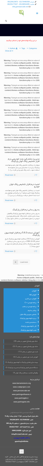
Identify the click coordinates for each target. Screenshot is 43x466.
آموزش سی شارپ (30, 298)
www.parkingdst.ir (21, 398)
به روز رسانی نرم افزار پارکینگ (26, 209)
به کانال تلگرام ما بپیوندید (21, 437)
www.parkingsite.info (21, 402)
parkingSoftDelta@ (21, 441)
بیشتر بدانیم (32, 310)
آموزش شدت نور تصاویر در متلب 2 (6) (25, 357)
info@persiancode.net (20, 6)
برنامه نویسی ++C (30, 302)
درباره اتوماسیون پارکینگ (28, 318)
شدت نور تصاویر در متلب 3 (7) (28, 351)
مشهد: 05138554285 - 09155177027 (20, 4)
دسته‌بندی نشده (30, 322)
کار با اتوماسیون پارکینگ (28, 326)
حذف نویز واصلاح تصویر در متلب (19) (25, 341)
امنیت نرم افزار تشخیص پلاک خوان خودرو (24, 185)
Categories (33, 48)
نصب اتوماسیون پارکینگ (28, 330)
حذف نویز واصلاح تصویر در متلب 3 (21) (25, 346)
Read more (9, 175)
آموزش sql (32, 294)
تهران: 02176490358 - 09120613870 (21, 1)
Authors (12, 48)
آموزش (34, 290)
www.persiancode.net (21, 390)
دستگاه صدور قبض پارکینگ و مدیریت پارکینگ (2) (21, 367)
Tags (23, 48)
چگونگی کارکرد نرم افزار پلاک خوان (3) (25, 373)
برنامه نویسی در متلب (29, 306)
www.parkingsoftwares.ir (21, 394)
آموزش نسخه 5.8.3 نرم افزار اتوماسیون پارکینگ (22, 233)
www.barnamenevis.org (21, 383)
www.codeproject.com (21, 387)
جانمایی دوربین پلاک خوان (28, 314)
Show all (8, 51)
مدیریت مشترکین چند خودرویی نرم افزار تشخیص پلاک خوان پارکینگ (24, 160)
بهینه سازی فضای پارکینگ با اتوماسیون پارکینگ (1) (21, 362)
